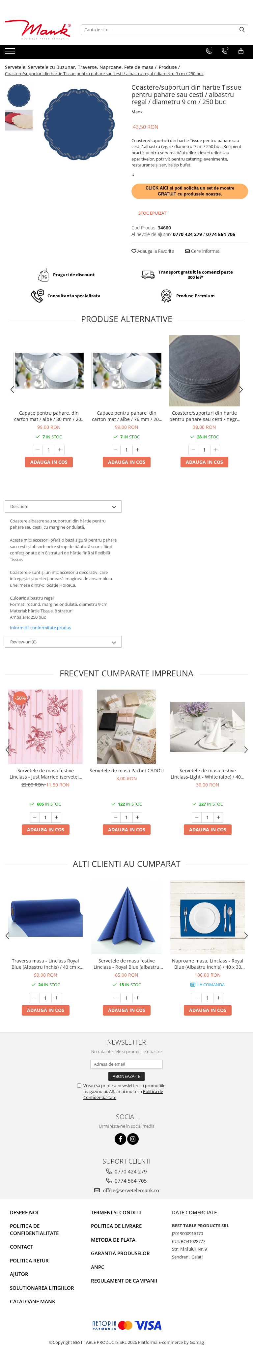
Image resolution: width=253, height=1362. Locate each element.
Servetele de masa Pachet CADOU (127, 770)
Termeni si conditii (116, 1212)
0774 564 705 (130, 1180)
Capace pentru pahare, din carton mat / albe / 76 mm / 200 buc (126, 416)
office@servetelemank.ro (130, 1190)
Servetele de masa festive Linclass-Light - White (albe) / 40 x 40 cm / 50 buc (207, 773)
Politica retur (29, 1260)
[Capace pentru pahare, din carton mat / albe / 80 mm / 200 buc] (48, 370)
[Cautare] (242, 29)
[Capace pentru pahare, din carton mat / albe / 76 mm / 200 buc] (126, 370)
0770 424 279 (130, 1171)
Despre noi (24, 1212)
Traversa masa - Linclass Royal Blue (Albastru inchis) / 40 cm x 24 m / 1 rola (46, 964)
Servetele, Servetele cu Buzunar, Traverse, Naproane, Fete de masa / (81, 67)
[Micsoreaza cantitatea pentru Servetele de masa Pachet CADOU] (116, 817)
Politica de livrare (116, 1226)
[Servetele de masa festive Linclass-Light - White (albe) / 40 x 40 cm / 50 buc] (207, 727)
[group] (79, 124)
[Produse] (10, 53)
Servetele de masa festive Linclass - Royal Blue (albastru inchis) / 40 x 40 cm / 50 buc (126, 964)
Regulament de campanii (124, 1280)
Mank (137, 112)
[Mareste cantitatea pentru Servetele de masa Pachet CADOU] (137, 817)
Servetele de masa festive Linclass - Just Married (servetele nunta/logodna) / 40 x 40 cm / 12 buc (45, 773)
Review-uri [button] (23, 642)
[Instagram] (133, 1139)
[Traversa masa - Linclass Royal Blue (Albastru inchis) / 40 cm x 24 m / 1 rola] (45, 917)
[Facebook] (120, 1139)
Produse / (170, 67)
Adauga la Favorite (155, 251)
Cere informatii (205, 251)
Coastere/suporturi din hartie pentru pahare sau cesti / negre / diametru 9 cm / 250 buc (204, 416)
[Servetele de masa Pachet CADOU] (126, 727)
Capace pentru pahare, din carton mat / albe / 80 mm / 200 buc (49, 416)
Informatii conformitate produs (40, 628)
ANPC (97, 1267)
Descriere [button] (19, 506)
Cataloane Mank (32, 1301)
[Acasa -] (38, 30)
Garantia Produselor (120, 1253)
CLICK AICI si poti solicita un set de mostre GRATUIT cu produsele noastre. (190, 191)
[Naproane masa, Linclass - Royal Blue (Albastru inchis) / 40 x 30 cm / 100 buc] (207, 917)
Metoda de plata (113, 1239)
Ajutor (19, 1274)
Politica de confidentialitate (34, 1229)
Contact (21, 1246)
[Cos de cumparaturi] (241, 51)
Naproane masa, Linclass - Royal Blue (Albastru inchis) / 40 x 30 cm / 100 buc (207, 964)
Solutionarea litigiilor (42, 1288)
